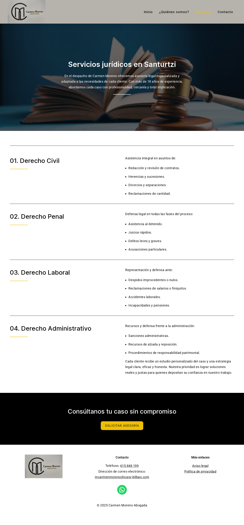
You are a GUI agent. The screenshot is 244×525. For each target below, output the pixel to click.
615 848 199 (129, 466)
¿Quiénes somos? (174, 12)
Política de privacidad (200, 471)
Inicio (148, 12)
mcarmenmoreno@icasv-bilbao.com (122, 477)
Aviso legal (200, 466)
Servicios (203, 12)
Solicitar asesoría (122, 425)
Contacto (225, 12)
